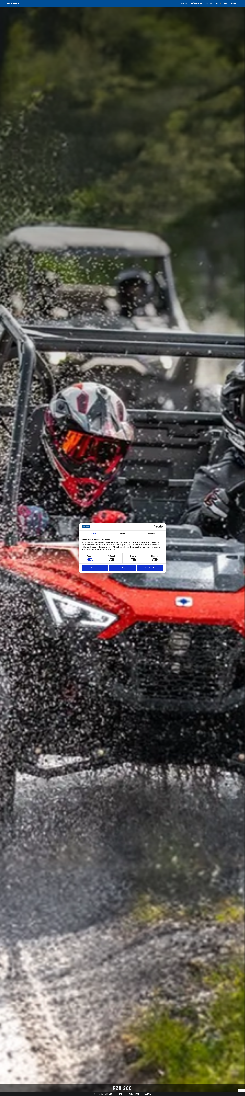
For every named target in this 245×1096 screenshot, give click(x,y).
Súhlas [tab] (93, 533)
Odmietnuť (95, 568)
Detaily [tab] (122, 533)
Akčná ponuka (196, 3)
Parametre (134, 1094)
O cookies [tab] (151, 533)
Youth (112, 1094)
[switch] (111, 559)
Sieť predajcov (212, 3)
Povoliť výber (122, 568)
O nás (225, 3)
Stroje (184, 3)
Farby (122, 1094)
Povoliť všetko (150, 568)
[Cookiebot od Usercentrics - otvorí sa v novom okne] (155, 526)
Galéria (147, 1094)
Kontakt (234, 3)
